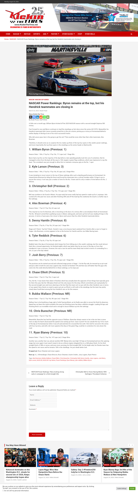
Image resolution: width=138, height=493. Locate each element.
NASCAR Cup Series (42, 99)
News (15, 465)
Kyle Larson (32, 360)
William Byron (87, 360)
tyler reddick (79, 360)
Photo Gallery (83, 465)
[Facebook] (34, 117)
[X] (30, 117)
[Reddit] (40, 117)
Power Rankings (61, 360)
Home (8, 34)
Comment (33, 409)
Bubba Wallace (46, 358)
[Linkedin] (37, 117)
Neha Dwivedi (54, 477)
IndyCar (27, 34)
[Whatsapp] (44, 117)
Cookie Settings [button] (121, 488)
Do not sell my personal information (16, 491)
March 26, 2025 (34, 111)
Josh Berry (102, 358)
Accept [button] (132, 488)
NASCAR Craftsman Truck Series (49, 465)
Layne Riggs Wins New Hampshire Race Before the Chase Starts (50, 472)
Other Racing (67, 34)
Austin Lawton (22, 480)
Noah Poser (43, 111)
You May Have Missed (16, 445)
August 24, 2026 (109, 477)
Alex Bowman (37, 358)
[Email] (47, 117)
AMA (44, 34)
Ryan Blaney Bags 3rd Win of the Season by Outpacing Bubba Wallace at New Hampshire (118, 472)
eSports (36, 34)
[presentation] (129, 445)
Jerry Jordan (87, 475)
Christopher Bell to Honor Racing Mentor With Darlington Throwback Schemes (91, 373)
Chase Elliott (55, 358)
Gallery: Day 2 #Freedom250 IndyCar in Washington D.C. (83, 471)
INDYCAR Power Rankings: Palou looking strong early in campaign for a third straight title (47, 373)
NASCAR (16, 34)
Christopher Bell (75, 358)
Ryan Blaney (70, 360)
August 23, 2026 (11, 480)
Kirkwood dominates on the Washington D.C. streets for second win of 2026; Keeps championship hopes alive (18, 473)
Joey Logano (94, 358)
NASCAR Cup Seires (49, 360)
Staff (80, 34)
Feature (54, 34)
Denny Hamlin (85, 358)
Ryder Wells (90, 34)
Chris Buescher (64, 358)
